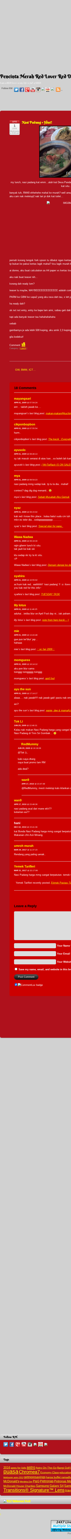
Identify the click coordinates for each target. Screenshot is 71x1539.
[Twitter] (16, 90)
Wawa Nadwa (23, 537)
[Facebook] (22, 90)
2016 (6, 1467)
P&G (36, 1481)
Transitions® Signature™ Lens (34, 1490)
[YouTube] (32, 90)
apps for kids (18, 1467)
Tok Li (18, 721)
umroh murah (24, 845)
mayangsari (22, 398)
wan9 (25, 779)
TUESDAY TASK (50, 594)
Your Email (63, 953)
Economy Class (49, 1472)
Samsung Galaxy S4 (50, 1485)
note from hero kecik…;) (55, 620)
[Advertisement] (35, 35)
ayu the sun (22, 689)
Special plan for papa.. (50, 526)
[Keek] (42, 89)
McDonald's (11, 1481)
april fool (50, 678)
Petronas (47, 1481)
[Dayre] (52, 89)
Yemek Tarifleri (24, 866)
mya (17, 475)
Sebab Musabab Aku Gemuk (53, 497)
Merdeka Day (26, 1481)
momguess (22, 660)
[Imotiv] (47, 90)
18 (23, 344)
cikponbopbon (24, 424)
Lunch (23, 348)
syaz (17, 507)
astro (31, 1467)
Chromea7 (29, 1471)
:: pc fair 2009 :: (46, 649)
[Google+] (27, 90)
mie (16, 631)
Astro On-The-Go (46, 1467)
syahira (19, 576)
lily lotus (20, 605)
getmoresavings (34, 1477)
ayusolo (20, 450)
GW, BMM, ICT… (25, 369)
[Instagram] (38, 90)
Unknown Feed (21, 1501)
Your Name (63, 945)
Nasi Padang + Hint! (37, 122)
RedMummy (29, 744)
